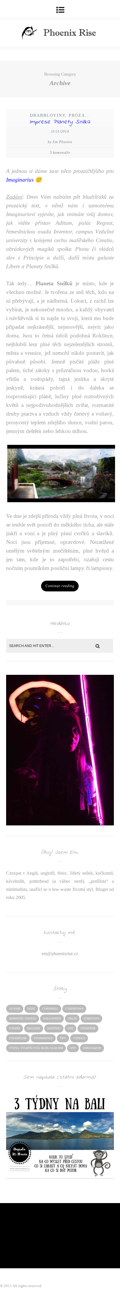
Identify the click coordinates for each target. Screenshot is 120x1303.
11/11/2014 (60, 131)
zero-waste (92, 1048)
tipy (63, 1038)
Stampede (88, 1028)
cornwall (50, 1008)
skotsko (54, 1028)
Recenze (33, 1028)
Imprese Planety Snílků (59, 122)
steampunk (18, 1038)
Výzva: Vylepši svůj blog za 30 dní (36, 1048)
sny (70, 1028)
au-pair (14, 1008)
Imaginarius (19, 180)
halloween (52, 1018)
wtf (73, 1048)
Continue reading (59, 586)
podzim (14, 1028)
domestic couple (22, 1018)
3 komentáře (60, 153)
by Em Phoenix (60, 142)
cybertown (74, 1008)
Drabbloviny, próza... (60, 115)
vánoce (79, 1038)
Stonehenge (43, 1038)
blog (31, 1008)
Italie (72, 1018)
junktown (91, 1018)
